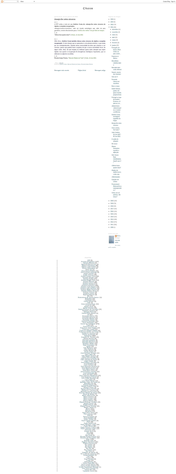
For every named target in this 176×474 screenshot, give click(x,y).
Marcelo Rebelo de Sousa (74, 64)
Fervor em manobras (88, 324)
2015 (112, 214)
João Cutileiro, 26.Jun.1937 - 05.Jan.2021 (116, 134)
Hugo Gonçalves (89, 345)
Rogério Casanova (88, 442)
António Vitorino (89, 292)
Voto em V (115, 77)
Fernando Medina (88, 318)
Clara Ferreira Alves (88, 304)
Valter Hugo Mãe (89, 463)
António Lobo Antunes (88, 288)
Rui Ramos (89, 447)
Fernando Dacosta (88, 317)
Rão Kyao (88, 435)
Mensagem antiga (100, 70)
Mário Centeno (89, 397)
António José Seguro (88, 287)
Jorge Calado (89, 361)
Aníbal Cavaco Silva (88, 276)
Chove (88, 8)
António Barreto (88, 281)
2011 (112, 224)
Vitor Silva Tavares (89, 468)
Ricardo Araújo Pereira (87, 64)
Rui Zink (89, 451)
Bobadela (88, 298)
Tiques (88, 458)
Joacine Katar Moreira (88, 353)
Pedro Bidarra (89, 423)
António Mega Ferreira (89, 289)
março (114, 40)
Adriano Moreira (89, 263)
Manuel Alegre (88, 385)
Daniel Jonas (89, 306)
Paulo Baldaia (89, 418)
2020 (112, 201)
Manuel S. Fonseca (89, 390)
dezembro (115, 29)
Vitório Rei (88, 469)
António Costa (63, 64)
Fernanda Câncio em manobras (115, 81)
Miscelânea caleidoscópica (116, 63)
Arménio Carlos (88, 293)
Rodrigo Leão (89, 440)
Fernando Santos (89, 320)
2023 (112, 22)
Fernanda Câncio (88, 316)
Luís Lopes (89, 379)
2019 (112, 203)
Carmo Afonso (89, 301)
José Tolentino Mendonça (88, 375)
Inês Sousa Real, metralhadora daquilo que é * (116, 159)
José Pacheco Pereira (88, 371)
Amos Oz (89, 269)
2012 (112, 222)
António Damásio (89, 284)
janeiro (114, 45)
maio (113, 34)
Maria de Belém (88, 394)
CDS (88, 302)
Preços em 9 (88, 431)
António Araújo (88, 279)
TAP (88, 456)
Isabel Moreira (89, 350)
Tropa (88, 460)
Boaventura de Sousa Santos (88, 297)
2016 (112, 211)
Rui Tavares (88, 450)
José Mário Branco (88, 369)
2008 (112, 227)
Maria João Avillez (88, 395)
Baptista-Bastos (89, 295)
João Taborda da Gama (89, 359)
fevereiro (115, 42)
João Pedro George (89, 357)
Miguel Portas (89, 403)
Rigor (88, 439)
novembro (115, 32)
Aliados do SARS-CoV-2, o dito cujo (116, 172)
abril (113, 37)
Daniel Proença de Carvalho (88, 309)
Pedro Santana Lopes (88, 428)
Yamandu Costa (88, 471)
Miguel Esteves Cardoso (88, 402)
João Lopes (89, 354)
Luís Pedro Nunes (88, 381)
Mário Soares (88, 399)
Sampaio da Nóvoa (88, 452)
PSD (88, 434)
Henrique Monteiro (88, 341)
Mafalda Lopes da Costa (88, 382)
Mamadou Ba (88, 383)
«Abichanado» (116, 177)
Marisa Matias (88, 401)
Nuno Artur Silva (88, 412)
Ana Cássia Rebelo (88, 271)
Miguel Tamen (89, 407)
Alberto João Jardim (89, 267)
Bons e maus (115, 86)
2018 (112, 206)
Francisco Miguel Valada (88, 330)
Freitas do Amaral (88, 334)
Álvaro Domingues (88, 268)
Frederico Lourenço (89, 333)
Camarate (88, 300)
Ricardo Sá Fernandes (88, 438)
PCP (88, 422)
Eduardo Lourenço (88, 310)
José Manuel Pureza (89, 367)
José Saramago (88, 373)
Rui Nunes (88, 446)
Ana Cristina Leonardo (89, 272)
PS (88, 432)
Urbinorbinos (88, 461)
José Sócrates (88, 374)
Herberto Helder (88, 344)
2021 (112, 27)
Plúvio (118, 235)
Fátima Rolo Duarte (89, 313)
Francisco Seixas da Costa (88, 332)
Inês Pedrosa (89, 349)
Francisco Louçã (88, 329)
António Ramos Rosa (88, 291)
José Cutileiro (89, 365)
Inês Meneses (88, 348)
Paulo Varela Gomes (89, 420)
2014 (112, 216)
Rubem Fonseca (89, 443)
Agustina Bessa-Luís (88, 264)
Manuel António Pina (88, 386)
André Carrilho (89, 273)
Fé (88, 314)
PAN (88, 415)
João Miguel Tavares (88, 355)
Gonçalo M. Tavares (88, 337)
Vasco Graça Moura (88, 464)
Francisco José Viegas (88, 328)
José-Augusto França (88, 377)
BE (88, 296)
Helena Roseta (89, 338)
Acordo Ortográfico (88, 261)
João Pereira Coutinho (89, 358)
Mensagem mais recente (61, 70)
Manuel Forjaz (89, 387)
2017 (112, 208)
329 (88, 260)
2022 (112, 24)
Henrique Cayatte (89, 340)
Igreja (88, 346)
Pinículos (88, 430)
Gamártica (88, 336)
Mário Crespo (88, 398)
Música (88, 410)
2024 (112, 19)
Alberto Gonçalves (88, 265)
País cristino (88, 414)
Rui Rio (88, 448)
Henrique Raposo (88, 342)
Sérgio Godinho (88, 455)
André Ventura (88, 275)
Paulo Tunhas (89, 419)
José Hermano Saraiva (89, 366)
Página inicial (82, 70)
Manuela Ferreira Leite (89, 391)
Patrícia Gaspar (89, 416)
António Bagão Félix (88, 280)
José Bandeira (89, 363)
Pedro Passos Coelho (88, 427)
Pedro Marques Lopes (88, 424)
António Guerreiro (88, 285)
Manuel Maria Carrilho (89, 389)
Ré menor (114, 144)
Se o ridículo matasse (88, 454)
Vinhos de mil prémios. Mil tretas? (116, 195)
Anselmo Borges (88, 277)
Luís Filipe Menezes (89, 378)
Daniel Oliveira (88, 308)
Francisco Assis (89, 326)
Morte (88, 408)
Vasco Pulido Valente (88, 465)
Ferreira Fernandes (88, 321)
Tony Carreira (89, 459)
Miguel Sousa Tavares (88, 406)
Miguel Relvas (88, 404)
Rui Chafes (89, 444)
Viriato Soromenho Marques (89, 467)
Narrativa (88, 411)
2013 (112, 219)
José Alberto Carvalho (89, 362)
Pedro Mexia (88, 426)
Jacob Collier (89, 351)
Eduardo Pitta (89, 312)
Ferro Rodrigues (88, 322)
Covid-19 (88, 305)
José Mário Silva (89, 370)
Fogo (88, 325)
